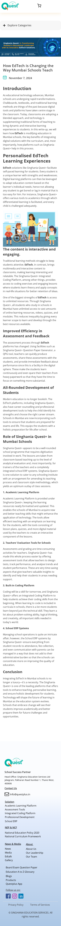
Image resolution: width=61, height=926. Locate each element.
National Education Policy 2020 (22, 832)
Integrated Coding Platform (20, 813)
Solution (9, 801)
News (8, 848)
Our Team (31, 856)
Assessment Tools (15, 809)
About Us (36, 849)
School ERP (11, 821)
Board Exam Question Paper (21, 867)
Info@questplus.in (20, 794)
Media (8, 852)
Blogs (9, 876)
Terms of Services (40, 904)
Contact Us (11, 788)
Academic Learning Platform (20, 805)
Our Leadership (34, 852)
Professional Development (19, 817)
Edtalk (8, 856)
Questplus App (14, 883)
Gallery (9, 860)
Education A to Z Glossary (20, 871)
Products (11, 880)
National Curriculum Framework (23, 836)
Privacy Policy (15, 904)
